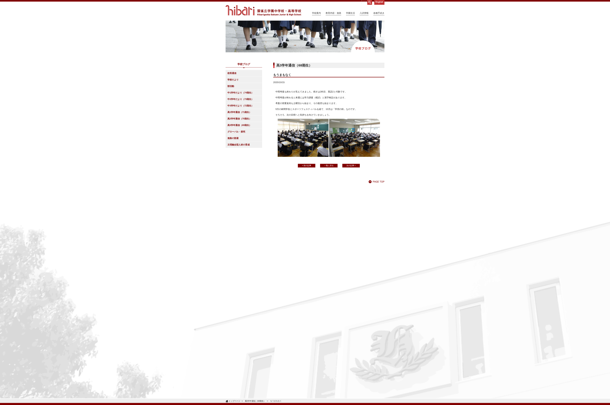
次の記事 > (351, 165)
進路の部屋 (233, 138)
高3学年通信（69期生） (239, 125)
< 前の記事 (306, 165)
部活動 (230, 86)
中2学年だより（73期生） (240, 99)
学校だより (233, 79)
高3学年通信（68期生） (255, 401)
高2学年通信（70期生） (239, 118)
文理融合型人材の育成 (238, 144)
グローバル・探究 (236, 131)
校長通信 (231, 73)
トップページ (234, 401)
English (379, 2)
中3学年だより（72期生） (240, 105)
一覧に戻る (329, 165)
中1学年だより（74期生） (240, 92)
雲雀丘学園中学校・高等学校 (263, 10)
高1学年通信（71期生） (239, 112)
